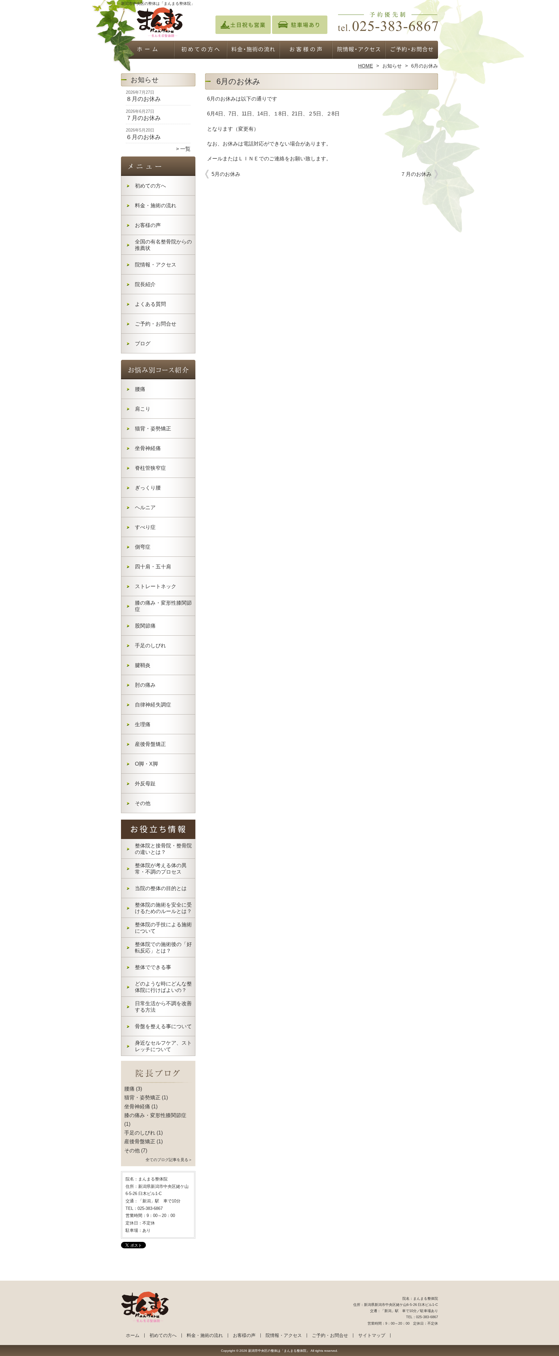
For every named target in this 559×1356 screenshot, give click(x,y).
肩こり (142, 409)
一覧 (185, 149)
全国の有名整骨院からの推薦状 (163, 245)
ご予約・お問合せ (411, 50)
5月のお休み (226, 174)
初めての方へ (200, 50)
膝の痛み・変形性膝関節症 (163, 606)
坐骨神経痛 (148, 448)
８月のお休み (143, 99)
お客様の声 (306, 50)
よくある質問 (150, 304)
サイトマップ (371, 1335)
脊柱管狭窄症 (150, 468)
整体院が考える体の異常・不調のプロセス (161, 869)
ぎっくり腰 (148, 487)
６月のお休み (143, 137)
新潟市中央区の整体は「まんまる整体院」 (279, 1350)
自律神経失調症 (153, 704)
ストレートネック (155, 586)
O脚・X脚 (146, 764)
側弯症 (142, 547)
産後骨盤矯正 (150, 744)
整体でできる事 (153, 967)
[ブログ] (158, 1081)
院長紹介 (145, 284)
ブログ (142, 343)
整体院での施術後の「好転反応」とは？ (163, 947)
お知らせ (392, 66)
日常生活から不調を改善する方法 (163, 1007)
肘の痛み (145, 685)
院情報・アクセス (358, 50)
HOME (365, 66)
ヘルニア (145, 507)
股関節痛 (145, 626)
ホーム (147, 50)
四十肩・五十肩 (153, 566)
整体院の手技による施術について (163, 928)
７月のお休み (143, 118)
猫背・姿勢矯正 (153, 428)
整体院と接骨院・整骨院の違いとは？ (163, 849)
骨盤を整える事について (163, 1026)
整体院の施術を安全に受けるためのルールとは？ (163, 908)
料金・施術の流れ (253, 50)
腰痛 (140, 389)
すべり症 (145, 527)
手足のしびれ (150, 645)
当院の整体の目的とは (161, 888)
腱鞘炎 (142, 665)
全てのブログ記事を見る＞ (169, 1159)
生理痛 (142, 724)
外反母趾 (145, 783)
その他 (142, 803)
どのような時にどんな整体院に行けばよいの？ (163, 987)
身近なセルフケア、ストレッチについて (163, 1046)
